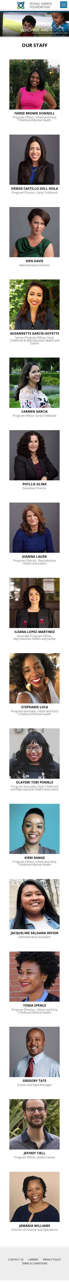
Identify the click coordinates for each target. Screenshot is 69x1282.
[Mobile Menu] (63, 4)
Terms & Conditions (34, 1263)
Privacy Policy (52, 1259)
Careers (33, 1259)
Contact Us (16, 1259)
